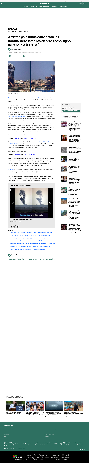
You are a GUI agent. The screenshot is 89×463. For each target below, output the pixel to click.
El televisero (46, 6)
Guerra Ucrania (11, 31)
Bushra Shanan (17, 138)
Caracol (67, 455)
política (23, 6)
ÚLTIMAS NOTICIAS (64, 6)
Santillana (42, 455)
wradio (42, 457)
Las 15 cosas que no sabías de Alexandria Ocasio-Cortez (73, 159)
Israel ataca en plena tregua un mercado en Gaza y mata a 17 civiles (27, 238)
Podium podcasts (41, 459)
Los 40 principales (35, 455)
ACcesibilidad (47, 436)
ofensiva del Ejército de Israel (39, 98)
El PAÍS (29, 455)
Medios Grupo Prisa (18, 459)
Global (12, 29)
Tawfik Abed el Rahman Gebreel (16, 116)
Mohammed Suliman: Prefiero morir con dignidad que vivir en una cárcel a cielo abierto (32, 243)
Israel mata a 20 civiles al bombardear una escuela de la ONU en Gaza (28, 241)
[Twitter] (14, 226)
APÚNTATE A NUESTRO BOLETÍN (71, 110)
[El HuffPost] (45, 3)
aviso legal (46, 432)
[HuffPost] (8, 425)
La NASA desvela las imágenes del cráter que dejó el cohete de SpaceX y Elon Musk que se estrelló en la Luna (74, 150)
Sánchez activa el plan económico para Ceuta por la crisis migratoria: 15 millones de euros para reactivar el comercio (74, 169)
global (28, 6)
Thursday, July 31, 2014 (29, 154)
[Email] (18, 226)
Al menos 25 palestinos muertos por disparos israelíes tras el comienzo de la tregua (31, 232)
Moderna (35, 459)
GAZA (22, 31)
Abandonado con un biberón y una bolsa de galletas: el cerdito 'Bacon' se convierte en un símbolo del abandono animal (74, 191)
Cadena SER (54, 455)
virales (32, 6)
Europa (19, 31)
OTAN (25, 31)
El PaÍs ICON (47, 459)
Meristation (65, 459)
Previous (12, 203)
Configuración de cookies (50, 429)
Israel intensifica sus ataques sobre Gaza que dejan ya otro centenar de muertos (30, 246)
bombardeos (48, 259)
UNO (38, 457)
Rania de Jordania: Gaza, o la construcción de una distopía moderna (27, 249)
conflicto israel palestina (30, 259)
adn (63, 455)
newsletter (6, 434)
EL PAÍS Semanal (57, 457)
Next (50, 203)
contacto (6, 432)
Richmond (28, 459)
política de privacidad (49, 434)
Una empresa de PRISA (18, 456)
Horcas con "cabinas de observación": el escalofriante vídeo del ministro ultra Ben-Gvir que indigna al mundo (73, 414)
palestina (41, 259)
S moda (52, 459)
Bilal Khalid (11, 169)
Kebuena (66, 457)
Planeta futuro (61, 457)
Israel (28, 31)
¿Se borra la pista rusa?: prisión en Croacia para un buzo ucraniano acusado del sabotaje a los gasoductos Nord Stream (53, 414)
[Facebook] (11, 226)
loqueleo (58, 459)
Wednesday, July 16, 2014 (29, 138)
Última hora (80, 3)
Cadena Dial (52, 457)
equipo (5, 429)
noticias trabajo (55, 6)
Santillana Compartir (49, 455)
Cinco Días (47, 457)
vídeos (40, 6)
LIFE (36, 6)
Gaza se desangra (12, 98)
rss (5, 436)
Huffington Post (31, 457)
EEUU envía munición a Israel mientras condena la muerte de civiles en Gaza (30, 235)
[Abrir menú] (1, 3)
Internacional (12, 259)
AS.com (58, 455)
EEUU (16, 31)
